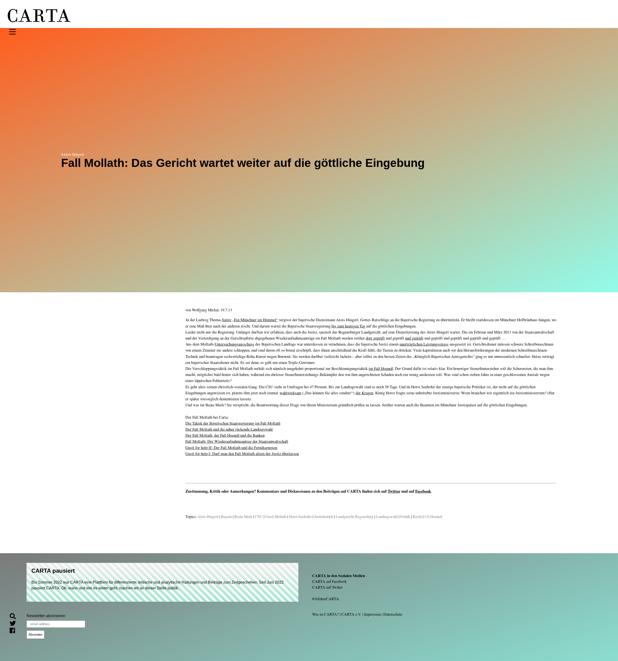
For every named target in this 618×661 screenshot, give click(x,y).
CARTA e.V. (351, 614)
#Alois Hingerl (72, 154)
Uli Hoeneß (433, 516)
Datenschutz (392, 614)
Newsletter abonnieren (46, 616)
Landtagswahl (387, 516)
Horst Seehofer (300, 516)
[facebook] (14, 631)
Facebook (423, 491)
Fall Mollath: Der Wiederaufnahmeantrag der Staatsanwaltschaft (236, 441)
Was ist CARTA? (325, 614)
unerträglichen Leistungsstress (424, 344)
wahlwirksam (290, 392)
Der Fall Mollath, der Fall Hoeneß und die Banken (225, 435)
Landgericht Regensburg (354, 516)
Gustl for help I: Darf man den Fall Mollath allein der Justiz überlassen (242, 453)
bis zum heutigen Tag (348, 326)
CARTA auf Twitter (327, 587)
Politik (405, 516)
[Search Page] (15, 617)
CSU (259, 516)
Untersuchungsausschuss (234, 344)
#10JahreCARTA (325, 598)
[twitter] (15, 624)
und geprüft (414, 338)
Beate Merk (243, 516)
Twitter (394, 491)
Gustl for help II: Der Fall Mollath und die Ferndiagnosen (231, 447)
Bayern (226, 516)
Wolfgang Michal (205, 309)
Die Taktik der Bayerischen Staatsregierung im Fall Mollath (232, 423)
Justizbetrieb (323, 516)
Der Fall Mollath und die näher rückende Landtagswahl (229, 429)
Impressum (372, 614)
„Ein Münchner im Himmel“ (255, 319)
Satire (226, 319)
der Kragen (364, 392)
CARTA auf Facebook (329, 581)
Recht (417, 516)
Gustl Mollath (275, 516)
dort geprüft (375, 338)
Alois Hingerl (207, 516)
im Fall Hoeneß (381, 368)
